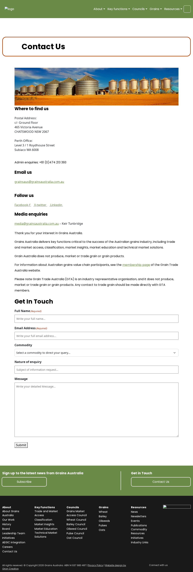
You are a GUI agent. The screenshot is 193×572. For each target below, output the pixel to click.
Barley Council (76, 524)
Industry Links (139, 542)
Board (6, 529)
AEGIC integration (13, 542)
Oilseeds (104, 521)
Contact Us (160, 482)
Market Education (45, 529)
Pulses (103, 525)
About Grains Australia (10, 513)
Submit (21, 445)
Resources (172, 9)
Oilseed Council (77, 529)
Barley (103, 516)
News (134, 512)
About (98, 9)
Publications (139, 525)
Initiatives (8, 538)
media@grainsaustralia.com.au (37, 223)
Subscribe (24, 482)
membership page (136, 265)
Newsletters (138, 516)
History (6, 524)
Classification (43, 520)
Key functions (117, 9)
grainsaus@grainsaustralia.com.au (39, 182)
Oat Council (74, 538)
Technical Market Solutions (45, 535)
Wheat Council (76, 520)
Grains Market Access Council (77, 513)
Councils (138, 9)
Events (135, 521)
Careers (7, 547)
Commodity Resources (139, 531)
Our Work (8, 520)
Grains (154, 9)
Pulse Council (75, 533)
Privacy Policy (95, 565)
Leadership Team (13, 533)
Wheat (103, 512)
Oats (102, 530)
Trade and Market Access (46, 513)
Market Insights (44, 524)
